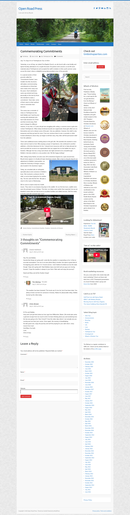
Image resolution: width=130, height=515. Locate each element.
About (27, 44)
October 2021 (89, 373)
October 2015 (89, 419)
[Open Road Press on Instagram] (107, 8)
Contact (53, 44)
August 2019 (88, 375)
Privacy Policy (88, 500)
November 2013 (89, 453)
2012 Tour (88, 315)
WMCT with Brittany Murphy (92, 299)
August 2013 (88, 460)
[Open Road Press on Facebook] (94, 8)
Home (21, 44)
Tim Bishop (25, 56)
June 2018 (88, 385)
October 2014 (89, 432)
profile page (97, 349)
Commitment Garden (38, 228)
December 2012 (89, 478)
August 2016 (88, 407)
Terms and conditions (106, 511)
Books (32, 44)
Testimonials (40, 44)
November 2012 (89, 480)
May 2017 (88, 398)
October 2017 (89, 391)
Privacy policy (96, 511)
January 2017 (89, 400)
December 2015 (89, 416)
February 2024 (89, 366)
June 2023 (88, 369)
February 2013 (89, 473)
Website (22, 388)
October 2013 (89, 455)
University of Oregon (57, 228)
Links (47, 44)
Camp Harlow (27, 228)
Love (86, 327)
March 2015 (88, 426)
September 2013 (89, 457)
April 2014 (88, 444)
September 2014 (89, 435)
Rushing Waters (71, 234)
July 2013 (87, 462)
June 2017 (88, 396)
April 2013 (88, 469)
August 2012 (88, 487)
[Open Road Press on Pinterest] (99, 8)
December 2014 (89, 428)
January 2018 (89, 387)
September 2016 (89, 405)
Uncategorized (89, 334)
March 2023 (88, 371)
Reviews (87, 329)
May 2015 (88, 421)
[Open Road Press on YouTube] (102, 8)
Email (22, 380)
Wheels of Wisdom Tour (91, 336)
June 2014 (88, 442)
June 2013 (88, 464)
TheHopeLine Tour (48, 56)
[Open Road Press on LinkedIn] (105, 8)
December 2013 (89, 451)
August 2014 (88, 437)
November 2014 (89, 430)
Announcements (89, 318)
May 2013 (88, 467)
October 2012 (89, 483)
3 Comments (59, 56)
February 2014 (89, 446)
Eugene (47, 228)
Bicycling (87, 320)
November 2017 (89, 389)
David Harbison (35, 250)
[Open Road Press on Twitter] (97, 8)
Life (42, 56)
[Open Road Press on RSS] (110, 8)
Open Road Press (30, 8)
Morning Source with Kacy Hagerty (94, 301)
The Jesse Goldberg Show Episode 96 (95, 304)
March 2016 (88, 414)
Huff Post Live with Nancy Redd (93, 297)
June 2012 (88, 492)
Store (59, 44)
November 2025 (89, 362)
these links (87, 284)
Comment (23, 354)
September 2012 (89, 485)
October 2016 (89, 403)
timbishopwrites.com (95, 54)
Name (22, 372)
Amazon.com (89, 126)
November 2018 (89, 382)
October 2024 (89, 364)
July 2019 (87, 378)
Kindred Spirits (26, 234)
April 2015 (88, 423)
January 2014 (89, 448)
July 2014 (87, 439)
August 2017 (88, 394)
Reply (26, 277)
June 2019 (88, 380)
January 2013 (89, 476)
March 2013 (88, 471)
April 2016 (88, 412)
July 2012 (87, 489)
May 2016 (88, 410)
